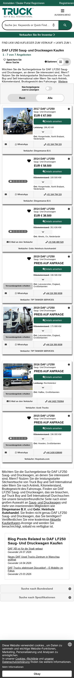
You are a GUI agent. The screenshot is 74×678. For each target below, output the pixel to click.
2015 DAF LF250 (44, 415)
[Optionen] (69, 109)
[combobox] (36, 25)
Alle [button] (50, 97)
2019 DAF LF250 (44, 256)
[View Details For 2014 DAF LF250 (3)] (18, 221)
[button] (51, 61)
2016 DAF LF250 (44, 364)
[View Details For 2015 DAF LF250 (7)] (18, 428)
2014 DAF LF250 (44, 158)
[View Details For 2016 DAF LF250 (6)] (18, 389)
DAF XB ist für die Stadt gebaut (25, 548)
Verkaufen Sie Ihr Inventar (35, 35)
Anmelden (8, 3)
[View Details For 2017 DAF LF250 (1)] (18, 121)
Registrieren (37, 3)
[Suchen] (65, 25)
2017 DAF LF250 (44, 108)
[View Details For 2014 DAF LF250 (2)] (18, 171)
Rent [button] (22, 97)
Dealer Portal (23, 3)
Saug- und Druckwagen (45, 502)
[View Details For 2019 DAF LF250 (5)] (18, 332)
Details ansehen (53, 121)
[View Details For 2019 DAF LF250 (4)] (18, 281)
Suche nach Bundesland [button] (37, 588)
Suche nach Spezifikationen (37, 597)
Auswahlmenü (62, 15)
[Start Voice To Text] (53, 25)
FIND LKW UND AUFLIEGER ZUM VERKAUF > (29, 42)
